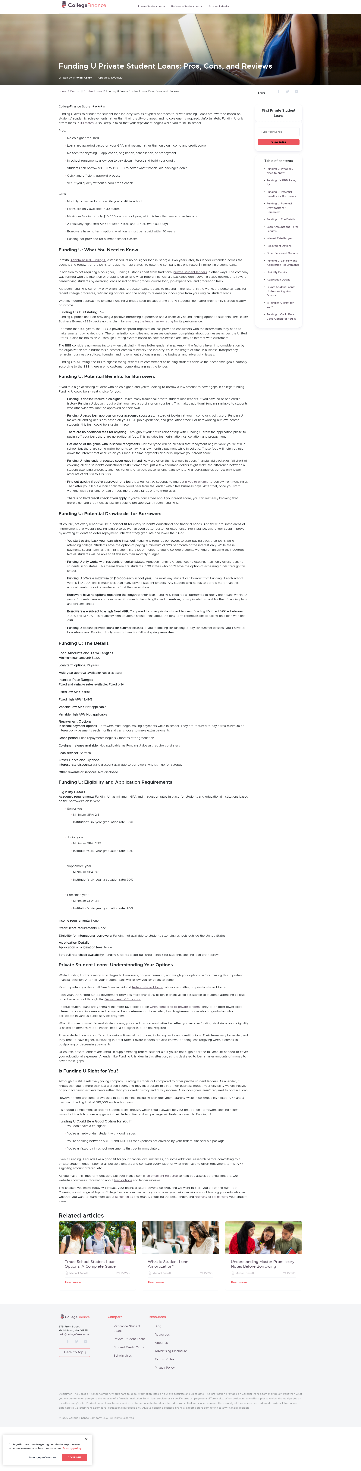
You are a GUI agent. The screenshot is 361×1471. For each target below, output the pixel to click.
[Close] (86, 1439)
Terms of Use (164, 1359)
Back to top (73, 1352)
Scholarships (123, 1355)
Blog (158, 1326)
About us (161, 1342)
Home (62, 91)
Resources (162, 1334)
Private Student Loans (151, 6)
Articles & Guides (219, 6)
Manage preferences (42, 1457)
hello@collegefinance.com (75, 1334)
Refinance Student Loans (186, 6)
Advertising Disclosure (171, 1351)
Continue (74, 1457)
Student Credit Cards (129, 1347)
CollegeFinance (84, 5)
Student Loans (93, 91)
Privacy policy (72, 1448)
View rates (278, 142)
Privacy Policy (165, 1367)
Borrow (75, 91)
